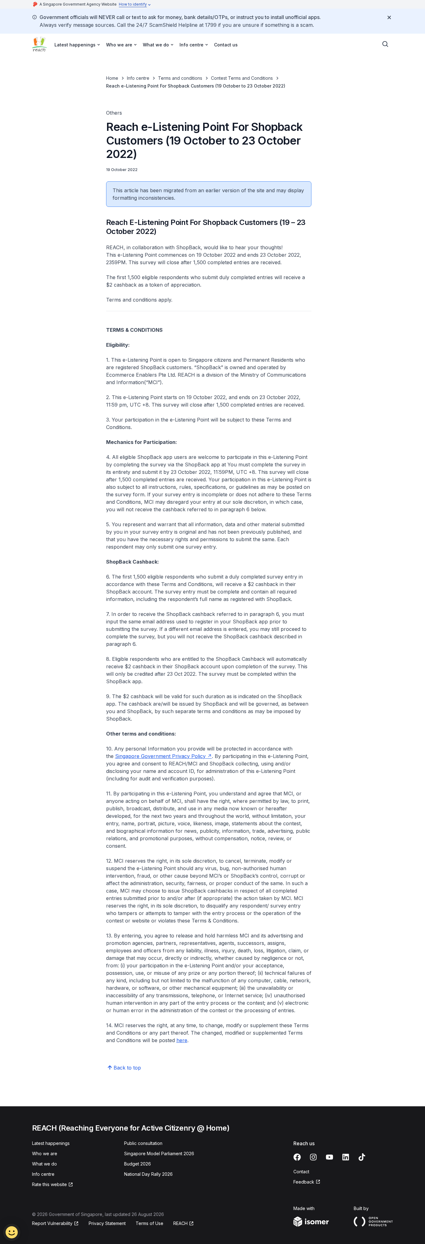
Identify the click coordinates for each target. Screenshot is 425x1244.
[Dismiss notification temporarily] (389, 17)
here (181, 1040)
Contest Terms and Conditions (242, 78)
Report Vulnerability (52, 1223)
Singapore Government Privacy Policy (160, 756)
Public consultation (143, 1143)
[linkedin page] (345, 1157)
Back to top (127, 1068)
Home (112, 78)
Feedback (303, 1181)
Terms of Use (149, 1223)
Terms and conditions (180, 78)
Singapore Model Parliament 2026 (159, 1153)
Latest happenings (51, 1143)
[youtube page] (329, 1157)
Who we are (44, 1153)
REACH (180, 1223)
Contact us (226, 44)
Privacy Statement (107, 1223)
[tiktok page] (362, 1157)
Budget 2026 (137, 1163)
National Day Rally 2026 (148, 1174)
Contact (301, 1171)
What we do (44, 1163)
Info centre (138, 78)
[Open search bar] (385, 44)
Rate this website (49, 1184)
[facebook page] (297, 1157)
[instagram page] (313, 1157)
